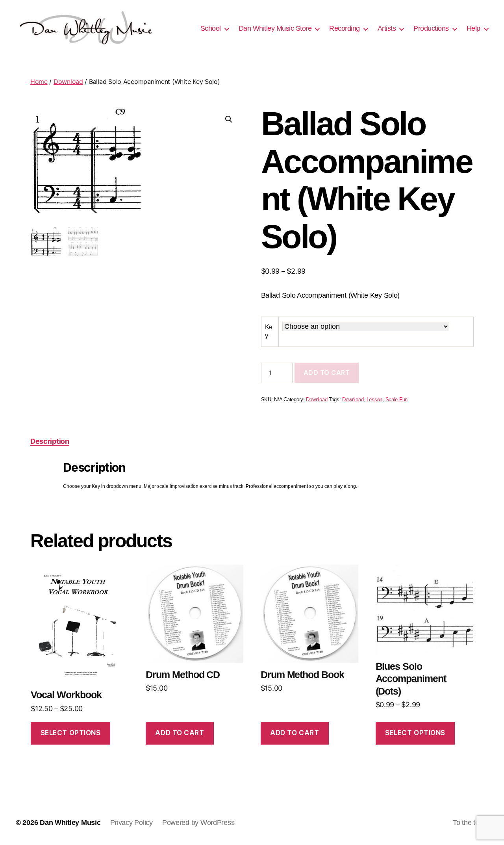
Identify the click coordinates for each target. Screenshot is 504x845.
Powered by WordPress (198, 822)
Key (268, 331)
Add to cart (327, 372)
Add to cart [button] (179, 733)
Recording (344, 28)
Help (473, 28)
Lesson (374, 399)
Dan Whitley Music (70, 822)
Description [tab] (49, 441)
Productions (431, 28)
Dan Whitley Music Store (275, 28)
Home (39, 81)
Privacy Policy (131, 822)
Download (68, 81)
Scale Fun (396, 399)
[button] (229, 119)
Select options (71, 733)
